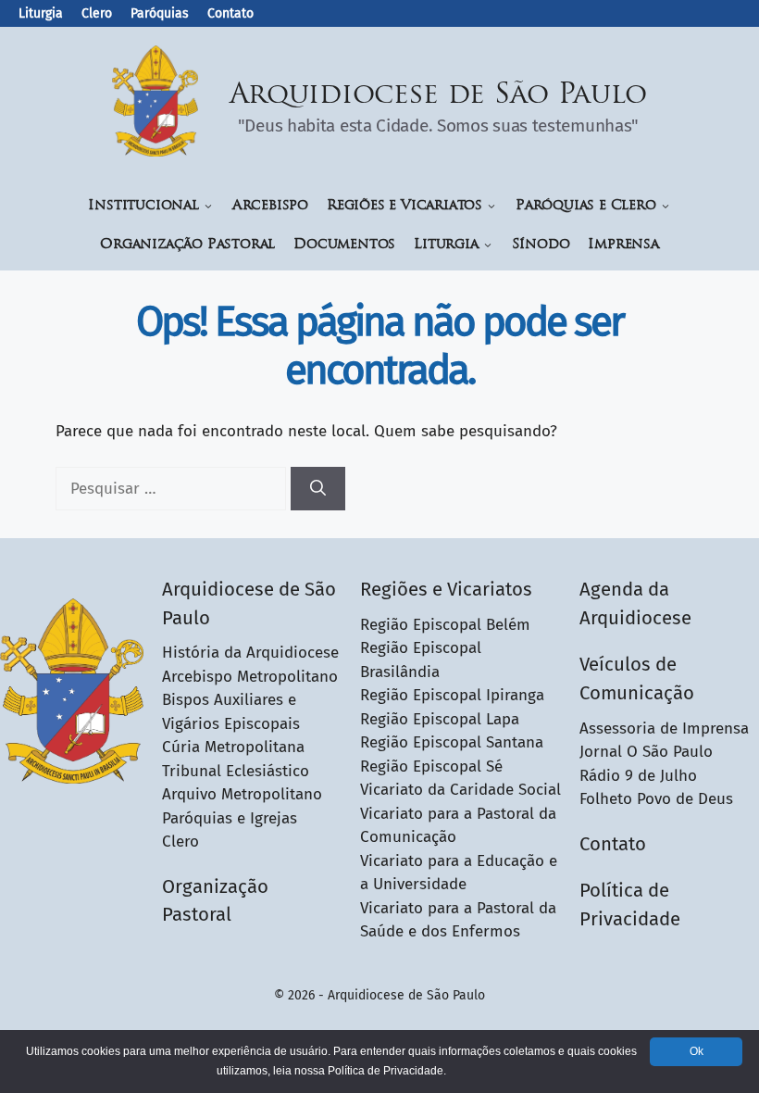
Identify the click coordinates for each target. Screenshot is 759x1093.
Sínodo (541, 245)
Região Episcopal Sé (431, 766)
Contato (230, 13)
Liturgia (41, 13)
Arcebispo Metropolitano (250, 676)
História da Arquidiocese (250, 652)
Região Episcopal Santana (451, 742)
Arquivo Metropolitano (242, 794)
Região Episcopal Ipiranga (452, 695)
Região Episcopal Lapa (439, 719)
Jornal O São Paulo (646, 751)
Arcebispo (270, 206)
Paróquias (160, 13)
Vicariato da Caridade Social (460, 789)
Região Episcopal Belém (445, 624)
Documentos (344, 245)
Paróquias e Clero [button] (586, 206)
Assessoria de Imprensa (664, 728)
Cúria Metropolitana (233, 747)
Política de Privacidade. (387, 1070)
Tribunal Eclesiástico (235, 771)
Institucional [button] (143, 206)
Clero (96, 13)
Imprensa (623, 245)
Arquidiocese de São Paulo (439, 96)
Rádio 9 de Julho (638, 775)
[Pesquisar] (318, 489)
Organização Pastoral (187, 245)
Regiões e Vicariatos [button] (404, 206)
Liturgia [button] (446, 245)
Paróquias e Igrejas (229, 818)
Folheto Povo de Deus (656, 799)
